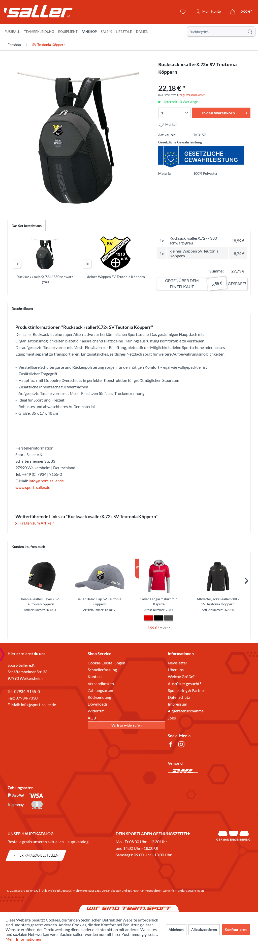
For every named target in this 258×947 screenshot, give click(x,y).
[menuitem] (221, 32)
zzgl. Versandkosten (192, 95)
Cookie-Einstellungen (106, 662)
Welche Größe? (181, 676)
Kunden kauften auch (28, 546)
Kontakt (95, 676)
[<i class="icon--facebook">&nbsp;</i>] (172, 745)
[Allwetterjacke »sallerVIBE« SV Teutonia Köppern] (218, 576)
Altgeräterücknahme (186, 710)
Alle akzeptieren (204, 929)
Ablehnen (176, 929)
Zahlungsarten (100, 690)
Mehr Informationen (23, 939)
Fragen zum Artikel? (36, 522)
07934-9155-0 (27, 691)
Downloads (98, 704)
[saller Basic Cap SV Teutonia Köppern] (99, 576)
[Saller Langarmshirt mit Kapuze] (159, 576)
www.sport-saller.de (32, 487)
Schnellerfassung (102, 669)
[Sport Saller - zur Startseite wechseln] (34, 12)
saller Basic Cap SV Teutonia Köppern (99, 601)
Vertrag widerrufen (126, 725)
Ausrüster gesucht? (184, 683)
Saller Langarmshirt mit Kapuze (158, 601)
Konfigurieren (236, 929)
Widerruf (96, 710)
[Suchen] (250, 32)
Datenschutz (179, 697)
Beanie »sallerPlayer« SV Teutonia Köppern (40, 601)
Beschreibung (22, 308)
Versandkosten (101, 683)
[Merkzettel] (183, 12)
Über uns (176, 669)
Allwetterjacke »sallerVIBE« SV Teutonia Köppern (218, 601)
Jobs (172, 717)
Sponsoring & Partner (186, 690)
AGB (92, 717)
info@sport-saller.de (46, 480)
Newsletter (177, 662)
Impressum (177, 704)
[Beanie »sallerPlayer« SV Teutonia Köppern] (40, 576)
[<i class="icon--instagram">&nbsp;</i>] (182, 745)
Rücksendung (99, 697)
